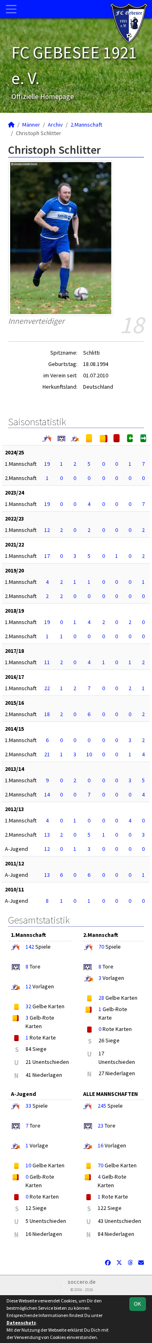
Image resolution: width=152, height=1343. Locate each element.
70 (101, 946)
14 (47, 794)
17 (47, 556)
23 (100, 1125)
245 (102, 1105)
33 (28, 1105)
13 (47, 834)
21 (47, 754)
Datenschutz (21, 1322)
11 (47, 662)
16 (100, 1145)
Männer (31, 124)
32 (28, 1006)
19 (47, 463)
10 (89, 754)
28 (101, 997)
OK (137, 1303)
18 (47, 714)
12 (47, 530)
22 (47, 688)
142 (30, 946)
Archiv (55, 124)
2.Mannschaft (86, 124)
